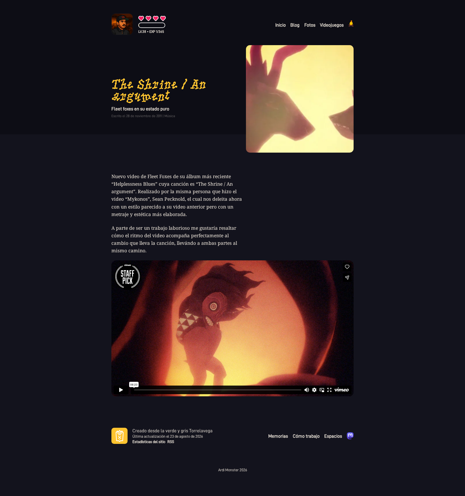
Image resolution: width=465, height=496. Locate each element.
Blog (295, 24)
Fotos (309, 24)
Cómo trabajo (306, 436)
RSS (170, 442)
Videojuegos (332, 24)
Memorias (278, 436)
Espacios (333, 436)
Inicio (280, 24)
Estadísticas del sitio (148, 442)
